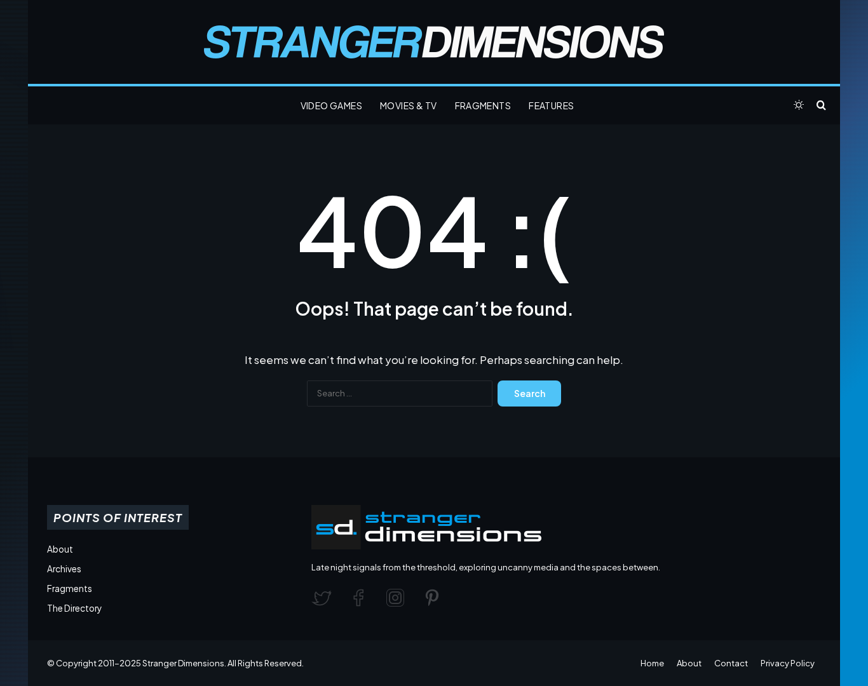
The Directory (74, 608)
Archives (64, 568)
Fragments (483, 105)
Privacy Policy (788, 663)
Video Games (331, 105)
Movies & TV (408, 105)
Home (652, 663)
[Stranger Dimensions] (434, 41)
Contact (731, 663)
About (60, 549)
